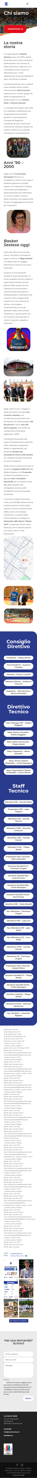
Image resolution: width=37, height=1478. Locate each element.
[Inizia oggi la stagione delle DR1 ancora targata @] (11, 1268)
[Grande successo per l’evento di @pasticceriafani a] (11, 1308)
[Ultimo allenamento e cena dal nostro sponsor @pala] (26, 1288)
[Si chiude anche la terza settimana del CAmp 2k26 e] (26, 1308)
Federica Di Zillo (18, 1475)
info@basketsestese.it (12, 1432)
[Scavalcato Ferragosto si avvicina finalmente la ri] (11, 1288)
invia (28, 1398)
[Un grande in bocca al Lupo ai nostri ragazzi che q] (26, 1268)
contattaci (14, 29)
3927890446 (8, 1435)
